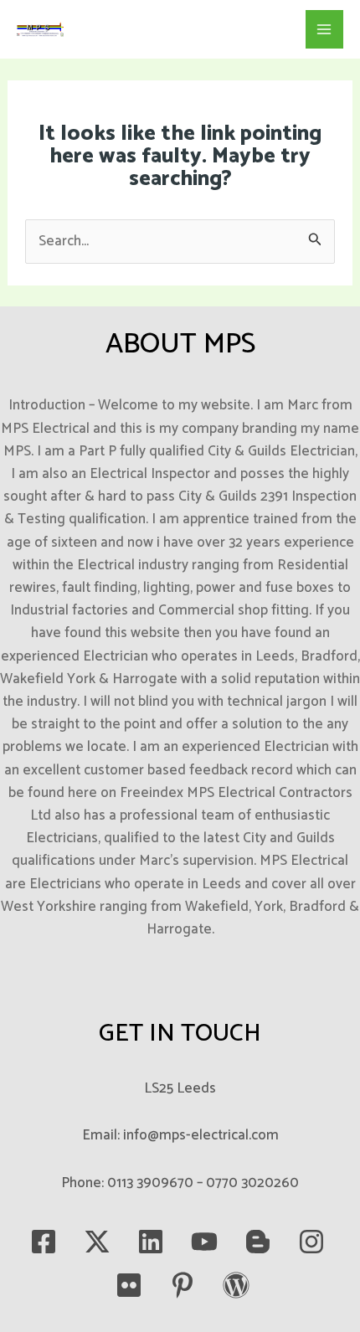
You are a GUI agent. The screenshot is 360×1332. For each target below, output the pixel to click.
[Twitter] (97, 1241)
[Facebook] (43, 1241)
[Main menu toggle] (325, 29)
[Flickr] (129, 1285)
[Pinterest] (182, 1285)
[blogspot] (258, 1241)
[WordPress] (236, 1285)
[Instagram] (311, 1241)
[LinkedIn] (150, 1241)
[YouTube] (204, 1241)
